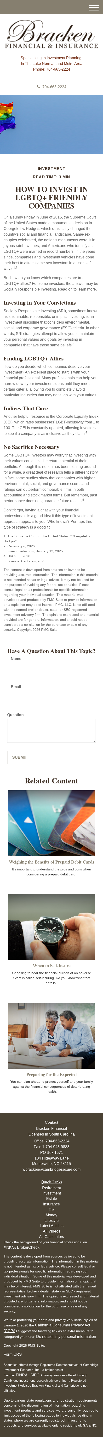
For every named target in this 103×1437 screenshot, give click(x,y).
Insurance (51, 1204)
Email (16, 687)
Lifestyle (52, 1221)
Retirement (51, 1188)
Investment (51, 1193)
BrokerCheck (28, 1247)
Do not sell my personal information (66, 1337)
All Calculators (51, 1237)
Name (16, 659)
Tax (52, 1210)
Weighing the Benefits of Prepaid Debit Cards (51, 862)
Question (15, 715)
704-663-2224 (54, 87)
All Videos (51, 1231)
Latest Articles (51, 1226)
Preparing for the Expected (51, 1074)
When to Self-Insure (51, 965)
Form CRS (13, 1354)
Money (51, 1215)
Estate (51, 1199)
